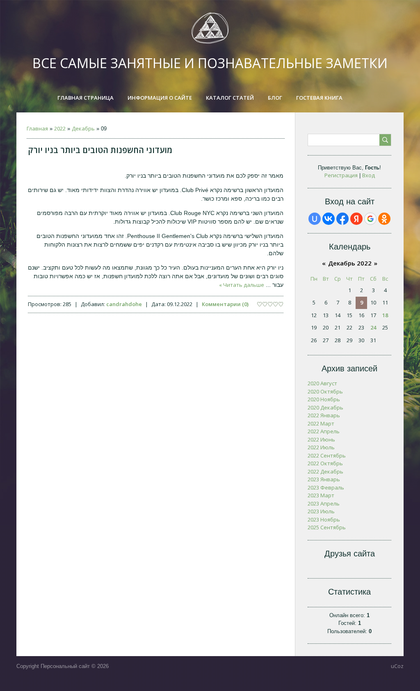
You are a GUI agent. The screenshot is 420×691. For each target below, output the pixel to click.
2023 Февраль (326, 487)
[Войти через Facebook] (342, 219)
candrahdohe (124, 304)
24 (373, 327)
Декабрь (83, 128)
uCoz (397, 666)
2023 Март (321, 495)
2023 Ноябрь (324, 519)
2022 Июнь (321, 439)
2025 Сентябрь (327, 527)
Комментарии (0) (225, 304)
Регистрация (341, 175)
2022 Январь (324, 415)
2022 (60, 128)
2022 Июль (321, 447)
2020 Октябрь (325, 391)
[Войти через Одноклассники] (384, 219)
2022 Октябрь (325, 463)
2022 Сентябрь (327, 455)
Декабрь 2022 (350, 263)
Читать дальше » (241, 284)
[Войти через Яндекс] (356, 219)
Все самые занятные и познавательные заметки (210, 63)
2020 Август (322, 383)
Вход (368, 175)
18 (385, 315)
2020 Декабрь (325, 407)
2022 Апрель (324, 431)
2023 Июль (321, 511)
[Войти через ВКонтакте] (328, 219)
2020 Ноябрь (324, 399)
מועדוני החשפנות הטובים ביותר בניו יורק (100, 150)
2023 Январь (324, 479)
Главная (37, 128)
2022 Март (321, 423)
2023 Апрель (324, 503)
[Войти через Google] (370, 219)
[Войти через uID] (314, 219)
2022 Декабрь (325, 471)
